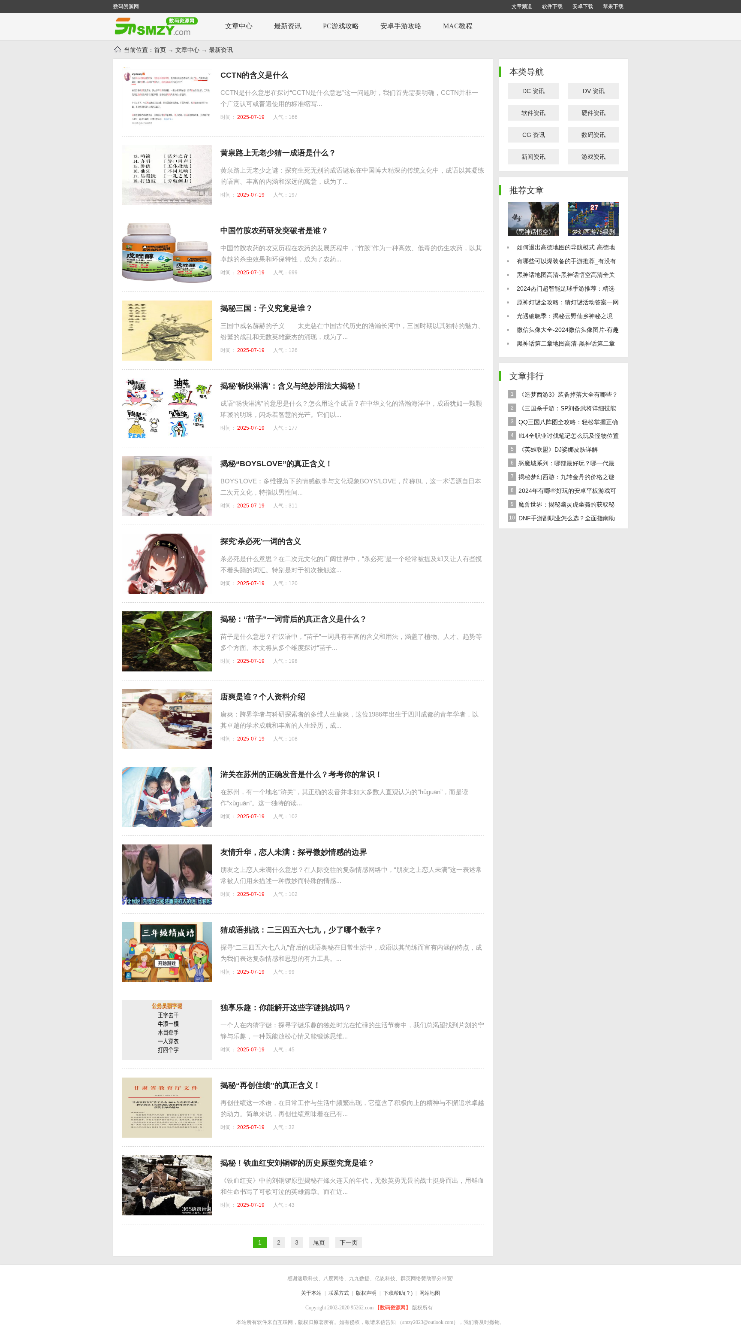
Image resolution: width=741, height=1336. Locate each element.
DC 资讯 (533, 91)
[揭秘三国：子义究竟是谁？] (167, 331)
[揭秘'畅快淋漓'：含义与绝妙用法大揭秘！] (167, 408)
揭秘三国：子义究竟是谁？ (266, 308)
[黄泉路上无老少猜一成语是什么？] (167, 175)
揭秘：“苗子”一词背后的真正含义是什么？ (293, 619)
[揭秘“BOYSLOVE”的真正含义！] (167, 486)
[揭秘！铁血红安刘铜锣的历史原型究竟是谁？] (167, 1185)
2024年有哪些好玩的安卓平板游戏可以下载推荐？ (562, 492)
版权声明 (366, 1293)
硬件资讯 (593, 112)
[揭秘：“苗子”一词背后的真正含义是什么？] (167, 641)
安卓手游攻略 (401, 26)
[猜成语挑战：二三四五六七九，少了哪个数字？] (167, 952)
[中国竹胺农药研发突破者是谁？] (167, 253)
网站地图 (429, 1293)
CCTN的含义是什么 (254, 75)
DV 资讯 (594, 91)
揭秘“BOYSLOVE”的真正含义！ (276, 463)
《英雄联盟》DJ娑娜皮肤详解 (554, 449)
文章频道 (522, 6)
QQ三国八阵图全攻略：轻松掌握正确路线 (563, 424)
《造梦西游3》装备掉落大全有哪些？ (564, 394)
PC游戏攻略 (341, 26)
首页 (160, 49)
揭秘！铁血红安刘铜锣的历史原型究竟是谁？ (297, 1163)
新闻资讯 (533, 156)
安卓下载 (582, 6)
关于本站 (311, 1293)
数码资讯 (593, 134)
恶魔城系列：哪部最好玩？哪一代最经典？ (561, 465)
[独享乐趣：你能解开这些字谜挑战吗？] (167, 1030)
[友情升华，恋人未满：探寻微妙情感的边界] (167, 874)
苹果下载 (613, 6)
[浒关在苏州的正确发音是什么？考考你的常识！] (167, 797)
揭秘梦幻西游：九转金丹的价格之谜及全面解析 (561, 479)
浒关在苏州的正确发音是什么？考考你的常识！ (301, 774)
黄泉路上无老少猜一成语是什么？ (278, 153)
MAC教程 (458, 26)
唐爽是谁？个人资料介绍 (262, 696)
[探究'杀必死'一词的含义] (167, 564)
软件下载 (552, 6)
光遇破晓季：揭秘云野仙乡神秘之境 (565, 316)
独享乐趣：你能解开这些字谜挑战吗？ (286, 1007)
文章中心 (239, 26)
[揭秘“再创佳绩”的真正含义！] (167, 1108)
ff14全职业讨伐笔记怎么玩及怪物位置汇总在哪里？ (563, 437)
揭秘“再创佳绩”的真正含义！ (270, 1085)
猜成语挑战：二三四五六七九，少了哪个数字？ (301, 930)
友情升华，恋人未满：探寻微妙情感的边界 (293, 852)
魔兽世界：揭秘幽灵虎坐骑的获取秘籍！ (561, 506)
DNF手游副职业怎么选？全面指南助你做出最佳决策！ (561, 520)
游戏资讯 (593, 156)
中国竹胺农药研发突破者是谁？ (274, 230)
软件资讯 (533, 112)
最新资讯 (287, 26)
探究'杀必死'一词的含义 (260, 541)
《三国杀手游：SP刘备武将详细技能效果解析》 (562, 410)
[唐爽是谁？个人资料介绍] (167, 719)
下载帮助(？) (398, 1293)
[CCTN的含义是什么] (167, 97)
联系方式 (338, 1293)
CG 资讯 (533, 134)
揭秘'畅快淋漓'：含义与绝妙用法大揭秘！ (291, 386)
